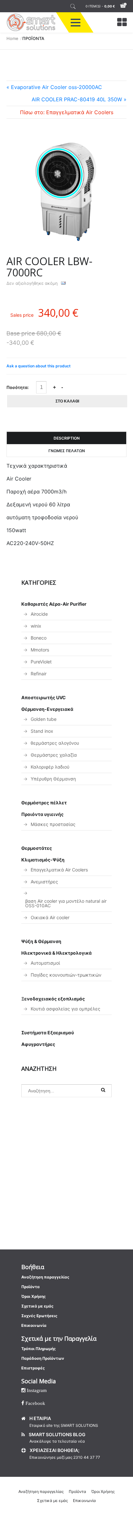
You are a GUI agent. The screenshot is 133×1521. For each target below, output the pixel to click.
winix (36, 626)
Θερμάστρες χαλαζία (54, 755)
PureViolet (41, 661)
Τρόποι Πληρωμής (38, 1348)
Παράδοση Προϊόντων (42, 1358)
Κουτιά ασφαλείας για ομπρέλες (65, 1008)
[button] (75, 22)
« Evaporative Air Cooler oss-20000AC (54, 87)
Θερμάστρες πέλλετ (44, 802)
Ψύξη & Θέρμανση (41, 941)
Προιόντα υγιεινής (42, 814)
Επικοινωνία (33, 1325)
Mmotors (40, 649)
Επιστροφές (33, 1368)
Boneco (38, 638)
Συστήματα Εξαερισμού (47, 1032)
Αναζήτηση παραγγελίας (45, 1277)
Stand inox (42, 731)
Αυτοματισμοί (45, 963)
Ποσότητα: (17, 387)
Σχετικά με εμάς (37, 1306)
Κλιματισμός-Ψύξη (43, 859)
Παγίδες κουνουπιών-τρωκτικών (66, 975)
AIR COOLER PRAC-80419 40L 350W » (79, 99)
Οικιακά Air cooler (50, 917)
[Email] (63, 283)
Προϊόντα (30, 1286)
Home (12, 38)
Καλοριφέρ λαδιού (50, 767)
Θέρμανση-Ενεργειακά (47, 709)
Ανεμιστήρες (44, 881)
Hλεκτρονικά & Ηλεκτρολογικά (56, 953)
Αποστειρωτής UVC (43, 697)
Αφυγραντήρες (38, 1044)
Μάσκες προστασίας (53, 824)
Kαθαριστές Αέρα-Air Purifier (54, 604)
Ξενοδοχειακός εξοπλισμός (53, 998)
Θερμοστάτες (36, 848)
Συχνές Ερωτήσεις (39, 1315)
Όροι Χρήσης (33, 1296)
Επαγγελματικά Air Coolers (59, 869)
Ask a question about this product (38, 365)
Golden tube (43, 719)
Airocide (39, 614)
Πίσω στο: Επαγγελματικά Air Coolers (66, 112)
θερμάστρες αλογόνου (55, 743)
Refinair (38, 673)
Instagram (36, 1390)
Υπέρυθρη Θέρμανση (53, 778)
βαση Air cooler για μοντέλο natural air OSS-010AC (66, 903)
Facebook (34, 1403)
